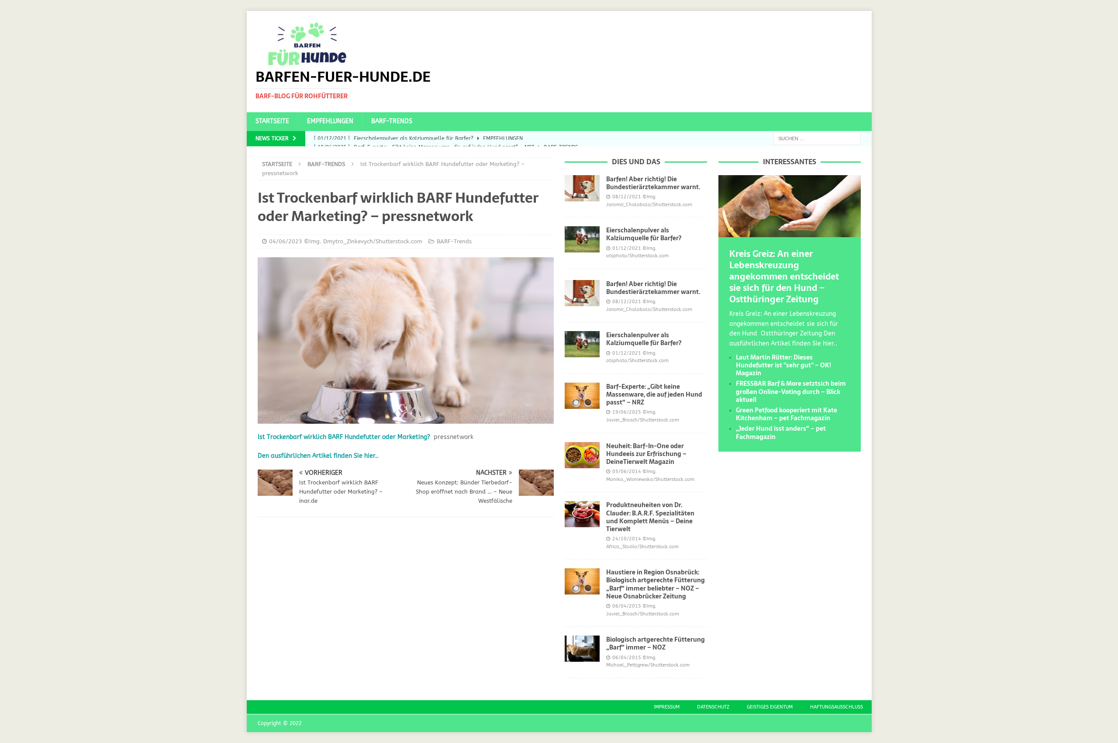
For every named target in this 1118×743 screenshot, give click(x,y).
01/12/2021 (626, 248)
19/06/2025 (626, 412)
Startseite (272, 121)
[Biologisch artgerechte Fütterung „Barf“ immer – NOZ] (582, 649)
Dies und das (636, 161)
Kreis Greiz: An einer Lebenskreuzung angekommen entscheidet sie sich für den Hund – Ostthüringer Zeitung (784, 276)
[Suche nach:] (817, 138)
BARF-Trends (391, 121)
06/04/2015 (626, 606)
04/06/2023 (285, 241)
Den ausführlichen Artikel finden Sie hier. (317, 456)
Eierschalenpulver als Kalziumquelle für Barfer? (643, 234)
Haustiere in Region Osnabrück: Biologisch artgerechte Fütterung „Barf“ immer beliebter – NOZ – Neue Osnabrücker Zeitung (655, 584)
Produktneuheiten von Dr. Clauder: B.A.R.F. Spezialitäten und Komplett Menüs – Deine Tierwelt (650, 517)
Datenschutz (713, 707)
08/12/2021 (626, 197)
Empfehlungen (330, 121)
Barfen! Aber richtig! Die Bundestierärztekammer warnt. (653, 183)
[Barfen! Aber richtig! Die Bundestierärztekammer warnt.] (582, 188)
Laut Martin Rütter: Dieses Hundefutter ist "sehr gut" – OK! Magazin (783, 365)
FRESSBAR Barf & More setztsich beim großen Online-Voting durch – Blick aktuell (791, 391)
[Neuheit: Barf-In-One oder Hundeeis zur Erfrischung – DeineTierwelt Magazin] (582, 455)
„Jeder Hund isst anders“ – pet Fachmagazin (781, 432)
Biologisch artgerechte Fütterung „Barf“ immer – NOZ (655, 643)
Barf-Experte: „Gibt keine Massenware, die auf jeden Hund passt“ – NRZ (654, 394)
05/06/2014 (626, 471)
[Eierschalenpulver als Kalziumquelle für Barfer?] (582, 239)
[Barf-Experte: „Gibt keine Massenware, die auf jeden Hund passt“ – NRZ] (582, 396)
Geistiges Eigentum (770, 707)
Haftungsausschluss (836, 707)
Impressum (667, 707)
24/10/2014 (626, 539)
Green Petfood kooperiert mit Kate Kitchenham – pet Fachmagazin (786, 414)
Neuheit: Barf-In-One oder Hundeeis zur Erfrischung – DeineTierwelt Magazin (646, 454)
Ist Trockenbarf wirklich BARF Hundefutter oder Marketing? (344, 437)
